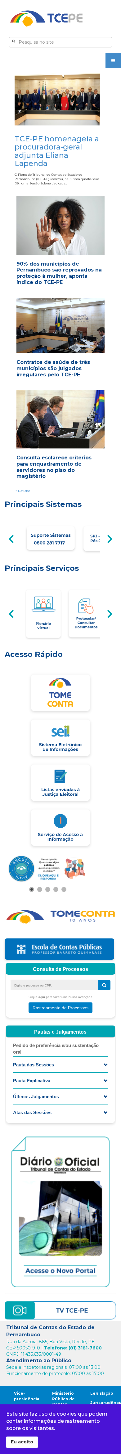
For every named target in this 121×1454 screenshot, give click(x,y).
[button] (31, 889)
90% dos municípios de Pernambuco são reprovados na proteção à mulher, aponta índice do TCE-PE (59, 273)
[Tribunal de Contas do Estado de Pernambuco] (46, 19)
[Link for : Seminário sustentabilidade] (48, 868)
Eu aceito (22, 1442)
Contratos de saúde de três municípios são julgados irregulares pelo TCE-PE (53, 368)
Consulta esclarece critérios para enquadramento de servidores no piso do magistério (54, 467)
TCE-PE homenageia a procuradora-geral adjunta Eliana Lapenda (57, 151)
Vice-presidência (26, 1396)
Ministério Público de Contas (63, 1398)
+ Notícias (23, 491)
